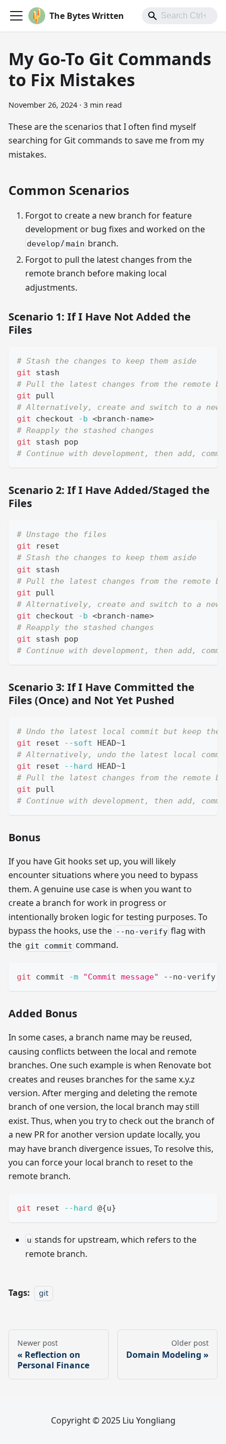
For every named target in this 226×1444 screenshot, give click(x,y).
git (43, 1293)
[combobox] (180, 15)
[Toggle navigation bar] (16, 16)
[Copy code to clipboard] (204, 360)
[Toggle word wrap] (185, 360)
